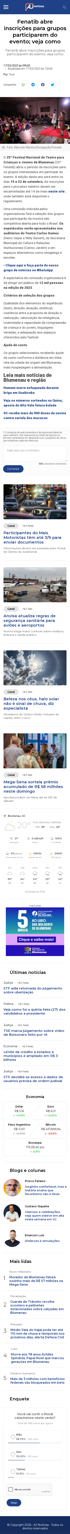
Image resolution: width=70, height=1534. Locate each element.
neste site (56, 191)
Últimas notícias (28, 972)
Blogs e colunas (28, 1170)
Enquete (19, 1399)
